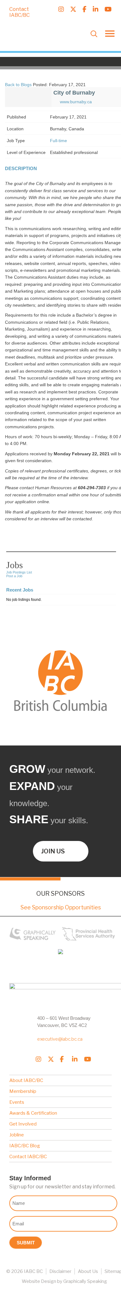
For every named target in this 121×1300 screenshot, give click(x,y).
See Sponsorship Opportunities (60, 907)
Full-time (58, 140)
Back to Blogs (18, 84)
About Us (88, 1271)
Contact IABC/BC (19, 12)
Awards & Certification (33, 1113)
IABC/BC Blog (24, 1146)
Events (16, 1102)
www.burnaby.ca (76, 101)
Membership (22, 1091)
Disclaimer (60, 1271)
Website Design (39, 1281)
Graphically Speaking (85, 1281)
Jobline (16, 1135)
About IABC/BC (26, 1080)
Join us (53, 851)
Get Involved (23, 1124)
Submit (26, 1242)
